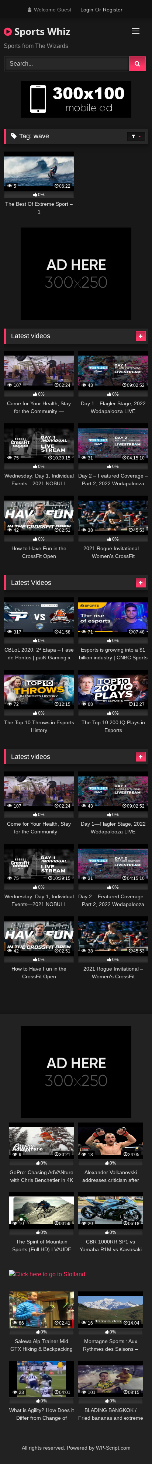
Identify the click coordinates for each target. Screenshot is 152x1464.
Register (112, 10)
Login (86, 10)
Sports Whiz (41, 31)
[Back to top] (129, 1442)
